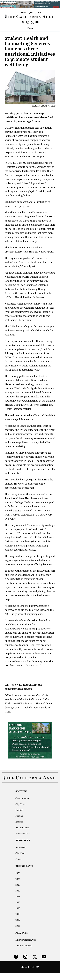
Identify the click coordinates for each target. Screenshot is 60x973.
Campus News (22, 798)
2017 (17, 919)
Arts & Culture (22, 827)
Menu (30, 28)
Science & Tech (22, 833)
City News (20, 804)
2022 (17, 890)
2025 (17, 873)
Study (18, 510)
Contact (19, 858)
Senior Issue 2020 (23, 945)
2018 (17, 913)
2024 (17, 878)
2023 (17, 884)
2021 (17, 896)
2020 (17, 902)
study (12, 525)
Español (19, 821)
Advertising (20, 847)
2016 (17, 925)
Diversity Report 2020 (25, 939)
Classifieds (20, 853)
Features (19, 815)
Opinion (19, 809)
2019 (17, 908)
